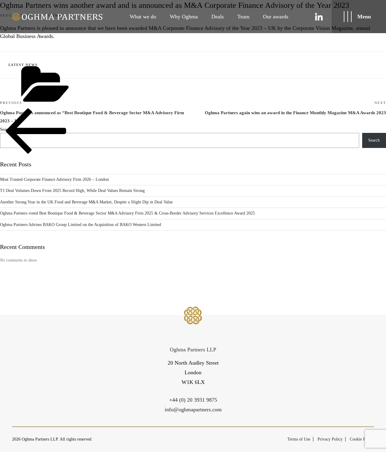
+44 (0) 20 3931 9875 (193, 400)
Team (243, 17)
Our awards (275, 17)
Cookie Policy (362, 439)
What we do (143, 17)
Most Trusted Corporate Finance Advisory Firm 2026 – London (54, 179)
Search (374, 140)
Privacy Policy (330, 439)
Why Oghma (184, 17)
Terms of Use (298, 439)
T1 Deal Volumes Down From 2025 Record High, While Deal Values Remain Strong (72, 190)
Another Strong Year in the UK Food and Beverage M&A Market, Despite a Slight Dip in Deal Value (86, 202)
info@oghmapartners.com (193, 409)
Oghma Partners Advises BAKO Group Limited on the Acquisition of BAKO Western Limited (80, 224)
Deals (217, 17)
